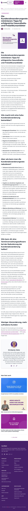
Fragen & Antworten (18, 467)
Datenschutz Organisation (20, 494)
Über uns (4, 488)
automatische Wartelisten (16, 280)
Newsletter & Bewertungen (4, 475)
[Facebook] (4, 454)
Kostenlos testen (17, 2)
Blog (2, 8)
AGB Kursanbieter (18, 491)
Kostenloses (16, 461)
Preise (3, 463)
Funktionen (4, 461)
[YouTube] (7, 454)
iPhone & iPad (5, 498)
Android (3, 500)
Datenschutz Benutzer (19, 496)
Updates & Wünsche (18, 471)
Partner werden (5, 492)
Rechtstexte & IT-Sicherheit (5, 479)
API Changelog (17, 469)
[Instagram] (2, 454)
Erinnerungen (4, 282)
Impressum (16, 498)
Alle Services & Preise (6, 481)
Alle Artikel (14, 437)
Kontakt (3, 490)
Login (10, 2)
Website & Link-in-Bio (6, 472)
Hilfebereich (17, 465)
